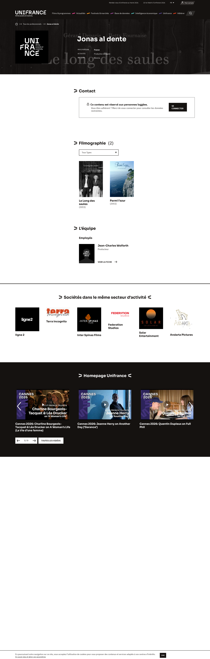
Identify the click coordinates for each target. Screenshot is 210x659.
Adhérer (181, 13)
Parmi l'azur (117, 200)
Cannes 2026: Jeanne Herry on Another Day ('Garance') (41, 425)
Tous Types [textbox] (87, 152)
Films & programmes (61, 13)
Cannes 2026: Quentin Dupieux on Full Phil (103, 425)
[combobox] (99, 152)
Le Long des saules (87, 202)
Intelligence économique (146, 13)
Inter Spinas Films (89, 335)
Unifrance (167, 13)
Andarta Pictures (181, 334)
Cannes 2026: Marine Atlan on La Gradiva (167, 424)
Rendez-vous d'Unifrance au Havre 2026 (123, 3)
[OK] (163, 655)
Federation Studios (115, 326)
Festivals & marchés (100, 13)
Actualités (80, 13)
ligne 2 (19, 335)
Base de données (122, 13)
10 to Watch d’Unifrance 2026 (154, 3)
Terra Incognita (56, 321)
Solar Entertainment (149, 334)
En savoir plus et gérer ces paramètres (30, 657)
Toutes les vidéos (51, 440)
